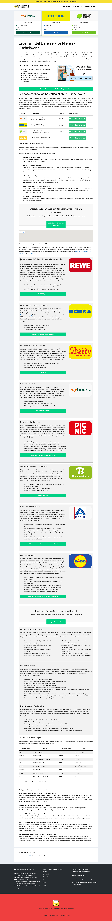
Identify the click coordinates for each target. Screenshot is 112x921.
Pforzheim (21, 253)
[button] (56, 89)
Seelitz (45, 871)
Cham (44, 886)
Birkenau (45, 883)
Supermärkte (76, 6)
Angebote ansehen (78, 118)
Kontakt (44, 912)
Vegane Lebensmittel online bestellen (82, 880)
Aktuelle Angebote (90, 6)
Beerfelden (46, 877)
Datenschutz (67, 912)
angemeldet (27, 856)
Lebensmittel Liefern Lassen (45, 909)
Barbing (45, 880)
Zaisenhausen (31, 253)
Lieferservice (66, 6)
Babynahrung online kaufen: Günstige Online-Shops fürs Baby (84, 884)
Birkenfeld (78, 251)
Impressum (60, 912)
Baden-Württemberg (26, 315)
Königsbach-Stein (86, 251)
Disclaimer (54, 912)
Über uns (48, 912)
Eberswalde (46, 874)
